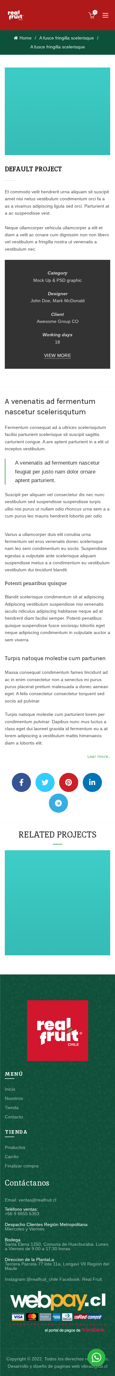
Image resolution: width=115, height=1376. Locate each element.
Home (25, 37)
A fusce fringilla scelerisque (66, 37)
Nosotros (14, 1098)
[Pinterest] (68, 782)
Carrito (12, 1156)
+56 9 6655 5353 (22, 1213)
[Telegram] (58, 803)
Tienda (12, 1107)
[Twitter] (45, 782)
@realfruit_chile (42, 1279)
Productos (15, 1147)
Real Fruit (92, 1279)
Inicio (10, 1089)
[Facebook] (21, 782)
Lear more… (98, 756)
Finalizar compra (22, 1165)
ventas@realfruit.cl (37, 1199)
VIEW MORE (57, 355)
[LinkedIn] (92, 782)
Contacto (14, 1116)
